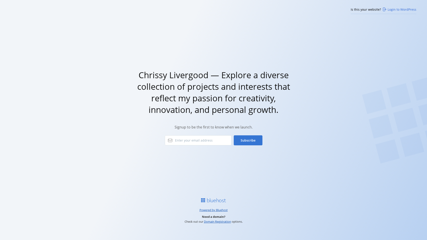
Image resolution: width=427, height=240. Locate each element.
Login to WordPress (402, 9)
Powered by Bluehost (213, 210)
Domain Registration (217, 222)
